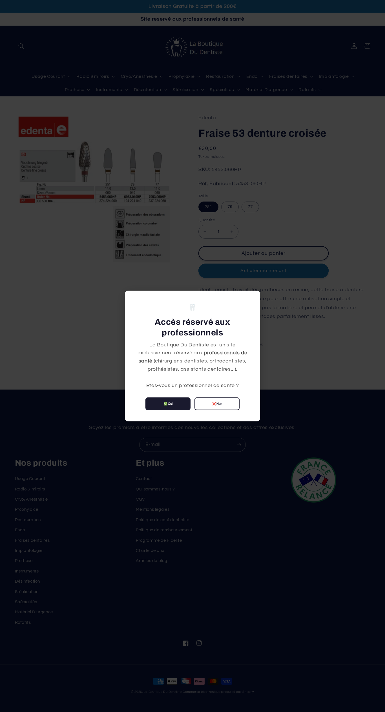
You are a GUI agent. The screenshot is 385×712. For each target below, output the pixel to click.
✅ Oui (168, 403)
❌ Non (217, 403)
